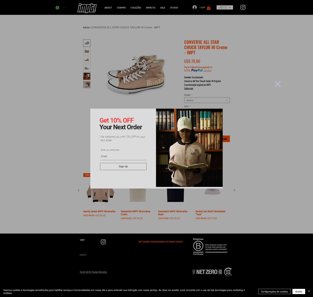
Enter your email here (110, 150)
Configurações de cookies (274, 291)
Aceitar (298, 291)
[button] (278, 84)
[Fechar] (309, 291)
